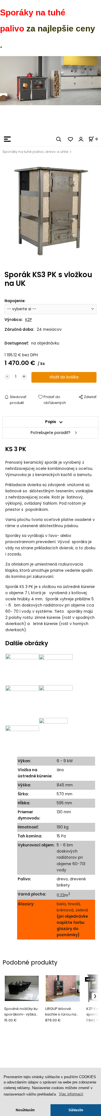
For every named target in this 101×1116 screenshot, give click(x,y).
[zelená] (56, 701)
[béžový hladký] (53, 734)
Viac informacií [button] (71, 1094)
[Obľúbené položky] (71, 139)
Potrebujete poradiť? (50, 432)
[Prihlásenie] (81, 139)
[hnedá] (56, 669)
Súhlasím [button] (75, 1110)
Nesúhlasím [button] (25, 1110)
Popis (50, 421)
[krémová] (22, 701)
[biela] (22, 669)
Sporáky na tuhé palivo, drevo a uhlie (35, 151)
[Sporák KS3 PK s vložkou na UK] (50, 213)
